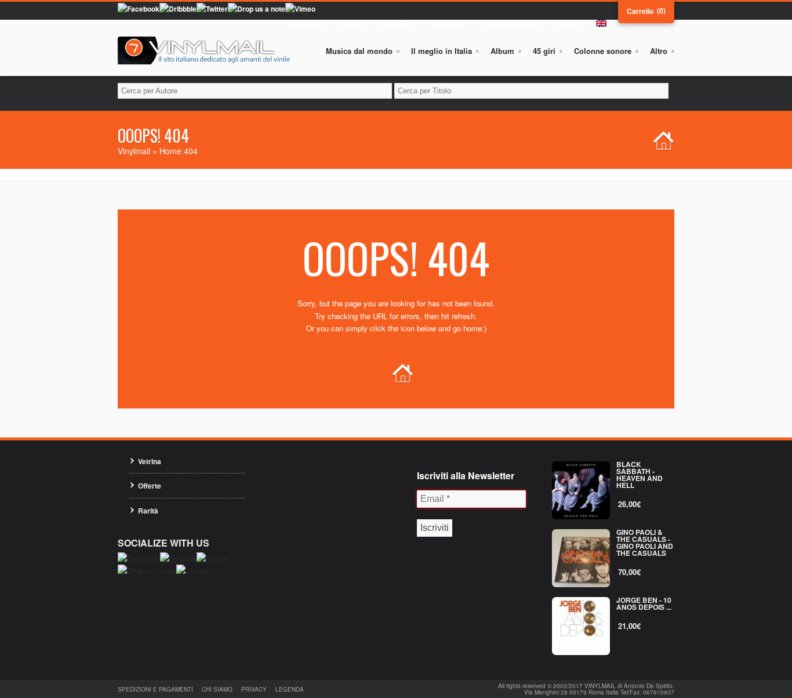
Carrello (640, 11)
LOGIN (568, 24)
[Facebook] (138, 8)
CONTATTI (396, 24)
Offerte (149, 485)
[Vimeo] (300, 8)
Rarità (148, 510)
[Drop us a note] (256, 8)
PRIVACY (254, 689)
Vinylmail (134, 151)
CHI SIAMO (306, 24)
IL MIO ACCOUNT (511, 24)
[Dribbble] (178, 8)
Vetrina (149, 461)
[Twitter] (212, 8)
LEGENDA (448, 24)
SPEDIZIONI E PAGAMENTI (155, 689)
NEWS (351, 24)
